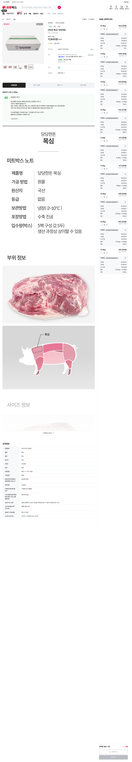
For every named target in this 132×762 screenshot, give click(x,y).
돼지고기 (8, 19)
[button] (83, 56)
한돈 (14, 19)
